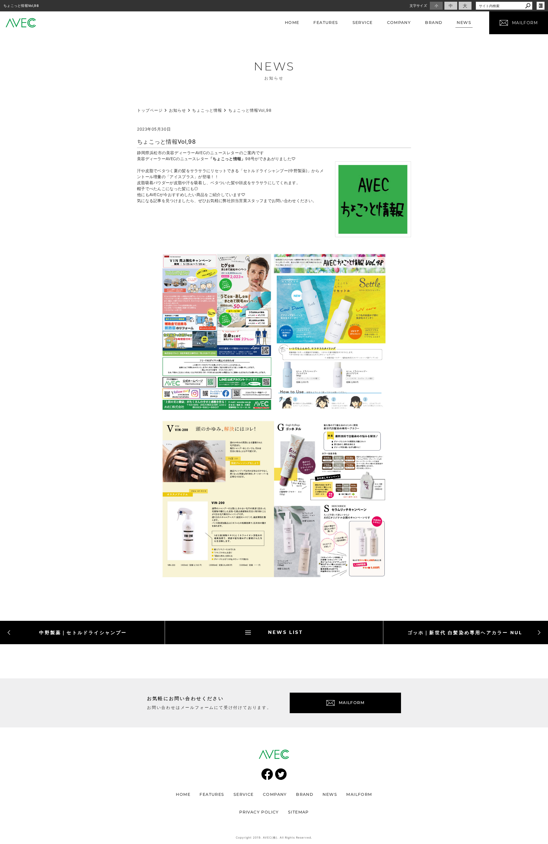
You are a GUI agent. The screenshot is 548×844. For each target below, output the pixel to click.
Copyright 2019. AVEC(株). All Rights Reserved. (274, 837)
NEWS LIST (285, 632)
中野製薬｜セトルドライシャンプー (83, 632)
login (541, 6)
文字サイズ (418, 5)
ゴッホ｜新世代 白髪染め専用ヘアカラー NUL (465, 632)
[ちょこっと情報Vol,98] (373, 233)
